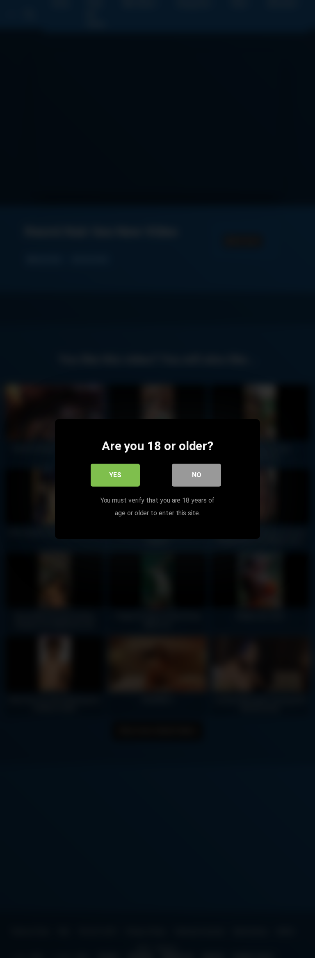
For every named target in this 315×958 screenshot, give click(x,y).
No (196, 475)
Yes (115, 475)
